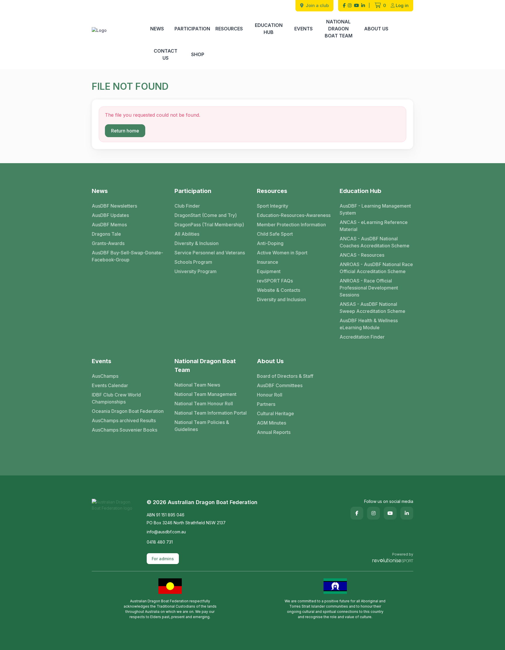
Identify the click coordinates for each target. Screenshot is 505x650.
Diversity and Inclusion (281, 299)
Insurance (267, 262)
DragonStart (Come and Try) (205, 215)
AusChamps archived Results (124, 420)
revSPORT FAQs (275, 281)
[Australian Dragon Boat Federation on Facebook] (344, 5)
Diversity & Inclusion (196, 243)
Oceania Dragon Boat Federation (128, 411)
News (157, 29)
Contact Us (165, 54)
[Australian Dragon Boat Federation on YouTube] (356, 5)
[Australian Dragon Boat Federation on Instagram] (350, 5)
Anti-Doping (270, 243)
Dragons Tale (106, 234)
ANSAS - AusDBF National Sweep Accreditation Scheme (372, 307)
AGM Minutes (271, 423)
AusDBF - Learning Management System (375, 209)
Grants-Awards (108, 243)
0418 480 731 (160, 541)
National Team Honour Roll (203, 403)
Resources (229, 29)
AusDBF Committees (279, 385)
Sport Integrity (272, 206)
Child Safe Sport (275, 234)
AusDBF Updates (110, 215)
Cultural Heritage (275, 413)
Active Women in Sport (282, 253)
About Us (376, 29)
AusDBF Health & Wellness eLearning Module (369, 324)
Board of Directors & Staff (285, 376)
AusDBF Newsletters (114, 206)
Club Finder (187, 206)
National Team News (197, 385)
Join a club (317, 5)
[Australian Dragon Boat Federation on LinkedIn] (363, 5)
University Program (195, 271)
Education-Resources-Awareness (294, 215)
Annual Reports (273, 432)
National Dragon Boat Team (338, 29)
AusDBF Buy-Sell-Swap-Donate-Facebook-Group (127, 256)
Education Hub (269, 28)
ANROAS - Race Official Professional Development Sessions (369, 288)
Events (303, 29)
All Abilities (186, 234)
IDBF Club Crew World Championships (116, 398)
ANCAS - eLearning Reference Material (374, 225)
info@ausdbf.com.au (166, 531)
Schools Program (193, 262)
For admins (163, 558)
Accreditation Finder (362, 337)
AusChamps (105, 376)
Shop (197, 54)
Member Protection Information (291, 224)
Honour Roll (269, 395)
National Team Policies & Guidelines (201, 425)
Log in (402, 5)
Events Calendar (110, 385)
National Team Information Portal (210, 413)
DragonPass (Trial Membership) (209, 224)
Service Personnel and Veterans (209, 253)
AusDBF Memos (109, 224)
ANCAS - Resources (362, 255)
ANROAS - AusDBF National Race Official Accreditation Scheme (376, 267)
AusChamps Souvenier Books (124, 430)
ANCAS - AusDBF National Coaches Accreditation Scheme (374, 242)
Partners (266, 404)
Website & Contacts (278, 290)
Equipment (269, 271)
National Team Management (205, 394)
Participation (192, 29)
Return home (125, 131)
